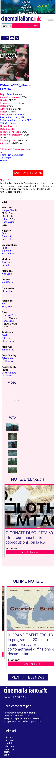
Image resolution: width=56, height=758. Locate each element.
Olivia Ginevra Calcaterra (9, 374)
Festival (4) (35, 173)
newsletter (9, 743)
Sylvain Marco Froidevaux (9, 360)
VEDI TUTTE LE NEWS (28, 677)
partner (7, 751)
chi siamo (8, 737)
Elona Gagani (8, 221)
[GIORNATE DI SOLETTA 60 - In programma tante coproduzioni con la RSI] (30, 506)
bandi (6, 754)
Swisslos (4, 160)
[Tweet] (7, 38)
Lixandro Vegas (9, 315)
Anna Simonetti (15, 94)
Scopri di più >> (30, 552)
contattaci (9, 740)
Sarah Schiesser (7, 336)
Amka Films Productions (12, 116)
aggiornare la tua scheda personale (23, 721)
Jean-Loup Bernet (7, 263)
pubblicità (9, 746)
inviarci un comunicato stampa (21, 712)
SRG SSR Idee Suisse (15, 122)
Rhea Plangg (8, 340)
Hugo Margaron (7, 305)
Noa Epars (7, 273)
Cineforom (5, 157)
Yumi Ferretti (8, 282)
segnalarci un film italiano (18, 715)
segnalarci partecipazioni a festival (23, 718)
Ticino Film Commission (12, 154)
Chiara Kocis (8, 290)
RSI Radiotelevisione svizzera (13, 119)
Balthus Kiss (8, 239)
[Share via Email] (12, 38)
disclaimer (9, 748)
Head (16, 117)
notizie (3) (20, 173)
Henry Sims (8, 320)
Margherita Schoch (7, 217)
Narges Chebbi (9, 210)
